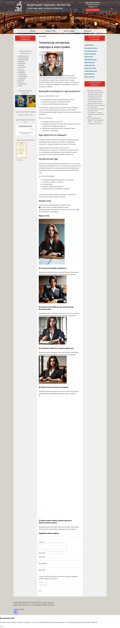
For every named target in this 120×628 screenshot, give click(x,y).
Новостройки (42, 36)
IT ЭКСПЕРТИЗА (22, 74)
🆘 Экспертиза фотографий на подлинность (53, 268)
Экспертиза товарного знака (25, 115)
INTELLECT (20, 82)
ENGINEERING (21, 73)
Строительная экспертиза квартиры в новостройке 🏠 (55, 205)
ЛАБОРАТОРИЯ (22, 67)
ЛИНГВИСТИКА (22, 78)
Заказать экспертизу (92, 10)
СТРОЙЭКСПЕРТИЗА (23, 56)
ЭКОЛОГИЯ (21, 65)
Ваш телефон (42, 563)
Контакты (87, 31)
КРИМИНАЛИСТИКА (23, 60)
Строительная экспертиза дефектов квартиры (52, 197)
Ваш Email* (42, 553)
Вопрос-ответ (51, 31)
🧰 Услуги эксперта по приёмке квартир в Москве (53, 207)
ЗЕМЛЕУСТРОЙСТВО (23, 58)
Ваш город (42, 570)
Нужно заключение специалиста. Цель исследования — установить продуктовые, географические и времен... (96, 112)
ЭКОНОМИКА (21, 71)
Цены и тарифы (69, 31)
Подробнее (94, 622)
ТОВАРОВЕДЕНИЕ (22, 84)
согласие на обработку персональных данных (57, 576)
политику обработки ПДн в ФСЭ (48, 579)
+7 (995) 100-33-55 (92, 5)
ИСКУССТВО (21, 80)
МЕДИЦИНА (21, 61)
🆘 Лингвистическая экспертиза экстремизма (53, 387)
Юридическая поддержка (25, 38)
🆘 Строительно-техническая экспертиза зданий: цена (56, 348)
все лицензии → (19, 160)
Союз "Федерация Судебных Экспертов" (42, 605)
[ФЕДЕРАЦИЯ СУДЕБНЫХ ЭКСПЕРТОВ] (18, 10)
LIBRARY (20, 85)
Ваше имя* (42, 557)
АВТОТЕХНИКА (22, 63)
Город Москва (89, 45)
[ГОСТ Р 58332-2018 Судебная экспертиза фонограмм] (25, 135)
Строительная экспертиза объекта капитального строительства (57, 194)
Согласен (2, 626)
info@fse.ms (92, 7)
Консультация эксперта (94, 84)
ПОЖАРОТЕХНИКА (22, 76)
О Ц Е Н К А (21, 69)
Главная (32, 31)
